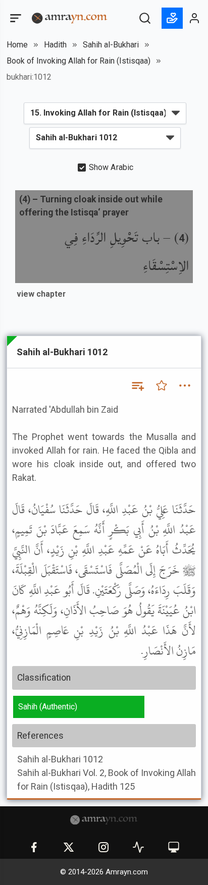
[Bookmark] (161, 385)
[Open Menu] (15, 18)
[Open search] (145, 18)
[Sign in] (194, 18)
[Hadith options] (185, 385)
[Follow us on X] (69, 847)
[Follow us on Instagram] (103, 847)
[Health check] (138, 847)
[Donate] (172, 18)
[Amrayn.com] (70, 17)
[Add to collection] (137, 385)
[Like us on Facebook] (34, 847)
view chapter (41, 294)
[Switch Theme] (173, 847)
